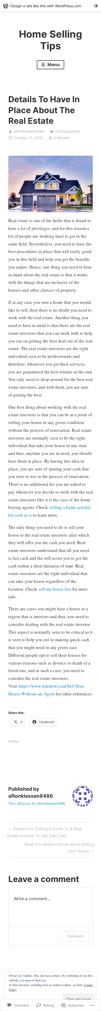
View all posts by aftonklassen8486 (36, 803)
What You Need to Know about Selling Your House (51, 847)
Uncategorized (67, 131)
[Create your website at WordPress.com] (50, 6)
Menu (53, 64)
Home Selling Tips (50, 40)
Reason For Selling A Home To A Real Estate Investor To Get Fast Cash (44, 832)
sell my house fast (55, 589)
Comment (75, 936)
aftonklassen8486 (28, 131)
